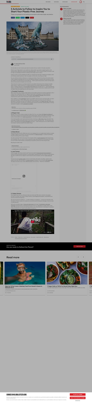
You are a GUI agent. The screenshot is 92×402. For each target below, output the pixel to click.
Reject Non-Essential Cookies (78, 398)
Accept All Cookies (77, 394)
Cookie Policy (77, 400)
